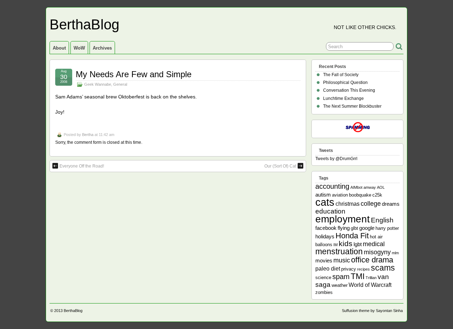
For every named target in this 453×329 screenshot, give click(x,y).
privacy (348, 269)
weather (340, 285)
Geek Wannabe (97, 84)
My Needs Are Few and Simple (133, 74)
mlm (395, 253)
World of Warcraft (370, 285)
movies (323, 260)
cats (324, 202)
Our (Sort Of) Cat (280, 166)
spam (341, 276)
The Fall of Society (341, 74)
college (371, 203)
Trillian (371, 278)
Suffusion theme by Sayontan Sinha (372, 310)
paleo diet (327, 268)
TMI (358, 276)
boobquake (360, 195)
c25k (377, 195)
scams (383, 267)
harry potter (387, 228)
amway (369, 187)
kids (345, 243)
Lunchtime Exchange (343, 98)
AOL (381, 187)
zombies (324, 292)
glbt (354, 228)
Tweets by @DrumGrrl (336, 158)
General (120, 84)
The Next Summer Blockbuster (352, 106)
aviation (340, 195)
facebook (326, 228)
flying (344, 228)
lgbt (358, 244)
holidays (324, 236)
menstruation (339, 251)
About (59, 48)
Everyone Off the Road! (81, 166)
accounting (332, 186)
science (323, 277)
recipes (363, 269)
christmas (348, 203)
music (341, 260)
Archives (102, 48)
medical (374, 244)
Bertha (87, 134)
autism (323, 195)
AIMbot (356, 187)
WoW (79, 48)
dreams (391, 204)
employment (342, 219)
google (366, 228)
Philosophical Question (345, 82)
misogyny (377, 252)
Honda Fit (352, 235)
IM (335, 245)
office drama (372, 259)
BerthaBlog (84, 24)
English (382, 220)
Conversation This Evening (349, 90)
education (330, 211)
